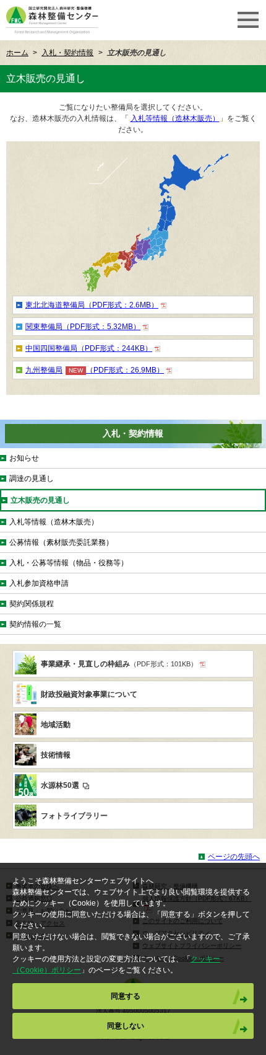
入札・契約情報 (67, 52)
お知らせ (24, 458)
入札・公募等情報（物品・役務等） (68, 562)
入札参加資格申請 (39, 583)
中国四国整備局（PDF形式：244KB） (88, 348)
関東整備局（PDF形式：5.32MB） (82, 326)
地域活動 (56, 724)
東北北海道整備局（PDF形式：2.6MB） (91, 305)
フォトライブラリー (74, 815)
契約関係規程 (31, 603)
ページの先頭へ (234, 856)
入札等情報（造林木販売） (175, 118)
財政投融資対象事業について (89, 694)
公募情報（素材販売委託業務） (61, 542)
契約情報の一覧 (35, 624)
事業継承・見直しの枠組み (119, 664)
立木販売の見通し (40, 500)
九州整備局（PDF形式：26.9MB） (94, 370)
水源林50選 (61, 785)
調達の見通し (31, 478)
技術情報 (56, 755)
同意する (125, 996)
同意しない (125, 1026)
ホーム (17, 52)
